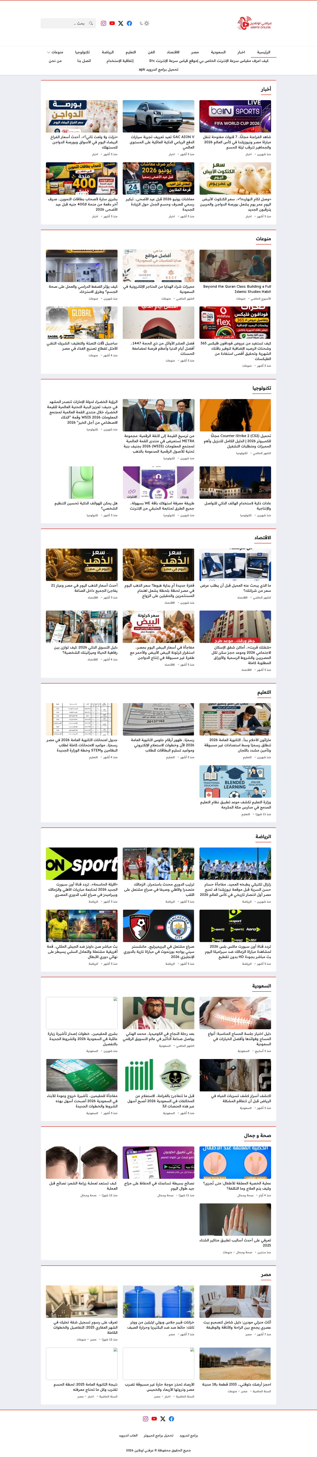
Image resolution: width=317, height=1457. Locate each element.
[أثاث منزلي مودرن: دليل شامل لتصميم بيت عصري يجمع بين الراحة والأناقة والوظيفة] (235, 1313)
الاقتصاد (242, 597)
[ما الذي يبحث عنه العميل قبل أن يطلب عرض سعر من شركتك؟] (235, 577)
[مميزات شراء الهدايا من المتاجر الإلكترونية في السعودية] (158, 276)
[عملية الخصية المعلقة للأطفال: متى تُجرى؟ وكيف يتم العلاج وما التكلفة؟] (235, 1172)
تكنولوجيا (242, 453)
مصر (248, 1334)
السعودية (244, 1051)
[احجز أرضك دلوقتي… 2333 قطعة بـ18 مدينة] (235, 1373)
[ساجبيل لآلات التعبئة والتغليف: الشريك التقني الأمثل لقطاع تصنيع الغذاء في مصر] (82, 337)
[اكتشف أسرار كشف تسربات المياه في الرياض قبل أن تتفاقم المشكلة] (235, 1087)
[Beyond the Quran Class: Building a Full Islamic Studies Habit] (235, 276)
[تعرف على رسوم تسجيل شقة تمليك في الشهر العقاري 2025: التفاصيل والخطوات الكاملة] (82, 1313)
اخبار (249, 154)
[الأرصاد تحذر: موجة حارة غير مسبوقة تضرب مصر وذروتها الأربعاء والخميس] (158, 1373)
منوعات (240, 298)
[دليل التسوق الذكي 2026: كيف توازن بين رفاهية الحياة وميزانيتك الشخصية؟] (82, 642)
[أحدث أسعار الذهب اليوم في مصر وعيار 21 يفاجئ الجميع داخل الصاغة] (82, 577)
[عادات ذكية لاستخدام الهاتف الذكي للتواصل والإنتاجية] (235, 492)
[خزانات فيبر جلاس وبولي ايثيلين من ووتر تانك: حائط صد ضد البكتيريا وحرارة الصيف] (158, 1313)
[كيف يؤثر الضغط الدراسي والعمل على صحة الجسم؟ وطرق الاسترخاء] (82, 276)
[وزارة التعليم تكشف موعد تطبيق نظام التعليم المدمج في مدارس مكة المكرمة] (235, 791)
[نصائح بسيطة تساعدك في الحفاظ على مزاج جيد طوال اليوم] (158, 1172)
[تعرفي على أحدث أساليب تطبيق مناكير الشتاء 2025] (235, 1229)
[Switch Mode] (144, 23)
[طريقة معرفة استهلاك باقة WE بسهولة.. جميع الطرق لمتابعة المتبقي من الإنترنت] (158, 492)
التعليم (247, 757)
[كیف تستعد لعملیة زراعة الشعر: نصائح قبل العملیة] (82, 1172)
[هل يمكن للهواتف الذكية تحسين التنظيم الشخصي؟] (82, 492)
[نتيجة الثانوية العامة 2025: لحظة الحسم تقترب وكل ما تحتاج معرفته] (82, 1373)
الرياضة (247, 901)
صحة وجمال (245, 1195)
